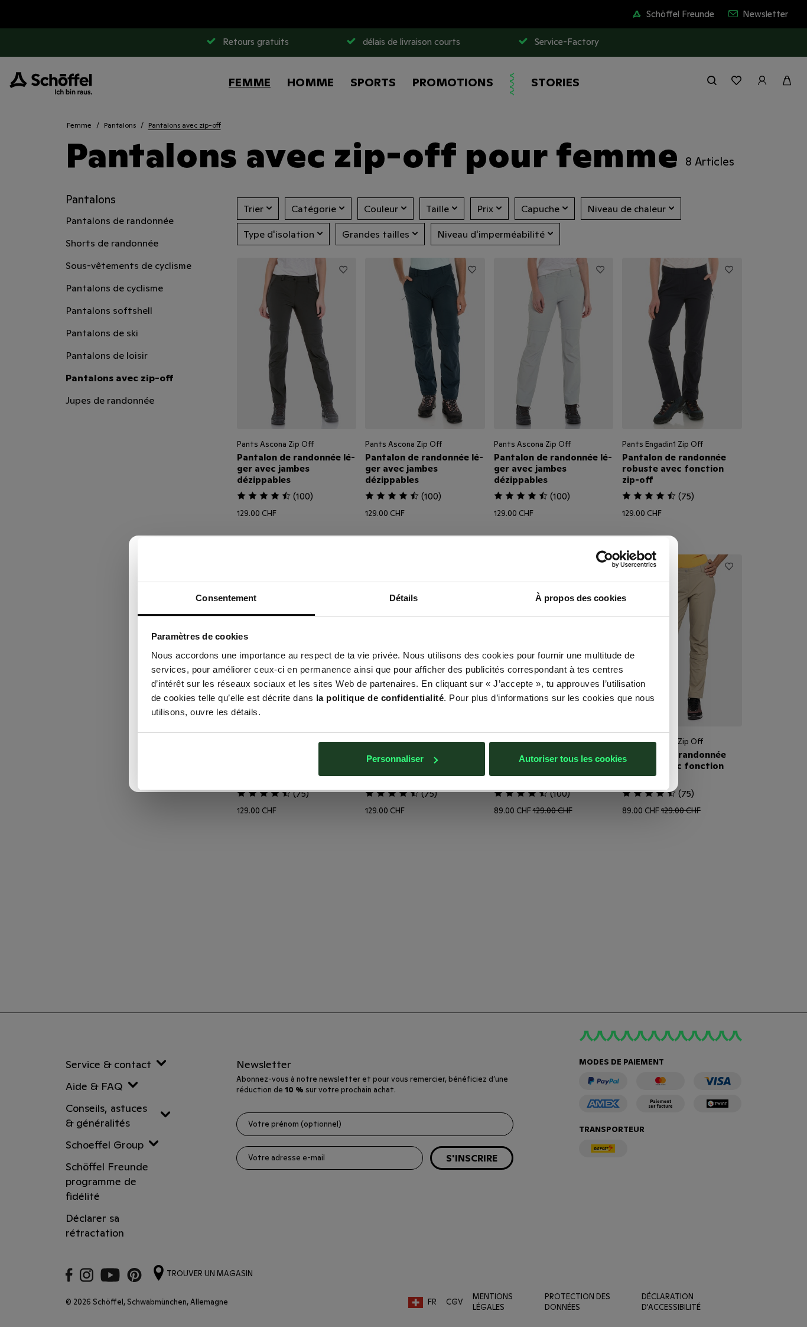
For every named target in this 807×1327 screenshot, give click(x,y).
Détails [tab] (403, 598)
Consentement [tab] (226, 598)
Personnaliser (395, 759)
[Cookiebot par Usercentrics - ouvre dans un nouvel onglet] (604, 559)
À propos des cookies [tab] (580, 598)
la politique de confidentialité (380, 698)
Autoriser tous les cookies (573, 759)
